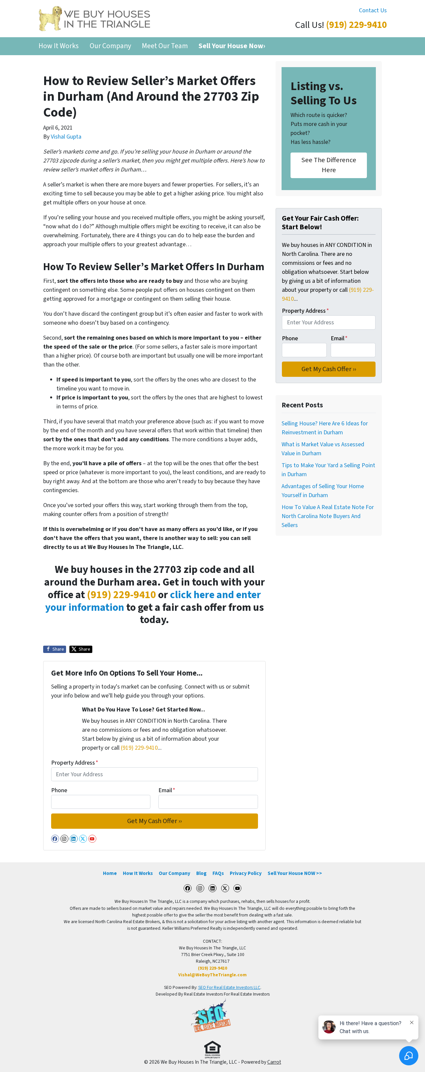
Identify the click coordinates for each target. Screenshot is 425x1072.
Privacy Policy (246, 873)
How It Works (59, 46)
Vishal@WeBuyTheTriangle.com (212, 975)
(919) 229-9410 (356, 25)
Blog (201, 873)
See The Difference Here (328, 165)
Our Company (110, 46)
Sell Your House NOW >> (295, 873)
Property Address (74, 763)
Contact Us (373, 10)
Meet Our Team (165, 46)
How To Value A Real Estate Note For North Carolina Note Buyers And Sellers (328, 516)
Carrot (274, 1062)
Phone (59, 790)
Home (110, 873)
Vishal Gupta (66, 137)
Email (166, 790)
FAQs (218, 873)
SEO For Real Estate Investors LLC (229, 987)
